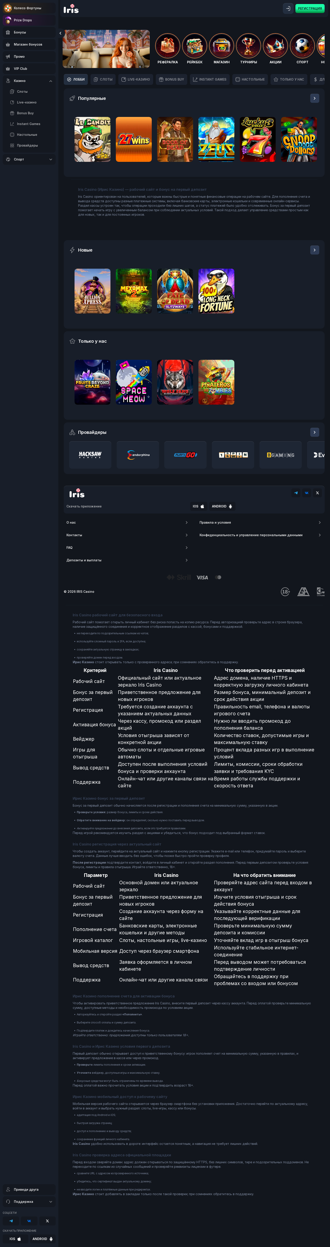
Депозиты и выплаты (83, 560)
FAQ (69, 547)
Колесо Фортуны (27, 8)
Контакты (74, 535)
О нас (71, 522)
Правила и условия (215, 522)
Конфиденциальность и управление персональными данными (251, 535)
